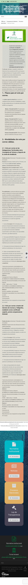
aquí (21, 546)
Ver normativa (15, 456)
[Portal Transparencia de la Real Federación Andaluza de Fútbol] (14, 9)
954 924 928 (13, 1)
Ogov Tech (3, 576)
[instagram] (5, 1)
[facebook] (1, 1)
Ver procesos (15, 498)
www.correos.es (6, 326)
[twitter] (3, 1)
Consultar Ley (15, 520)
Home (4, 21)
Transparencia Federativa (12, 21)
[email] (8, 1)
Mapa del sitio (15, 569)
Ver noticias (15, 476)
